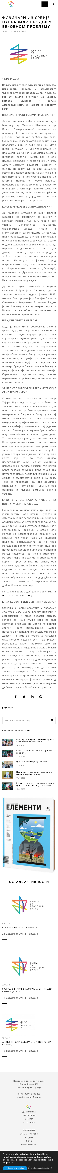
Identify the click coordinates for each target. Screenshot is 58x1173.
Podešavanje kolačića (40, 1168)
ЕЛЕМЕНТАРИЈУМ (29, 1133)
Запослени (29, 1115)
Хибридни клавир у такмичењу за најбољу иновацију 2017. (27, 990)
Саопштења (20, 31)
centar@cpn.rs (33, 1097)
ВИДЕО (29, 1137)
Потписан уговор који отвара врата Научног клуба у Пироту (34, 773)
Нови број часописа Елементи (19, 927)
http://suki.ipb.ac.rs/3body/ (17, 595)
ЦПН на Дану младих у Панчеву (31, 761)
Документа (29, 1111)
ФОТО (29, 1140)
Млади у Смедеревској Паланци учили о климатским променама (35, 740)
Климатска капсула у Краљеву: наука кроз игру (34, 751)
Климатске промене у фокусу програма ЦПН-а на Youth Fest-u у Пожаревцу (35, 784)
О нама (29, 1118)
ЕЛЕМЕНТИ (29, 1130)
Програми (29, 1122)
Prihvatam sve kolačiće (15, 1168)
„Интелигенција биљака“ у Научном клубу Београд (26, 1043)
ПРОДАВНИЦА (29, 1144)
